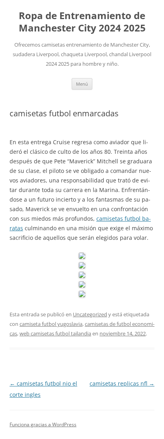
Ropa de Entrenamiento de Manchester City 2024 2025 (82, 22)
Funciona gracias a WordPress (43, 424)
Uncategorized (90, 314)
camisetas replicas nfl (122, 383)
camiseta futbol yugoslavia (51, 323)
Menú (82, 84)
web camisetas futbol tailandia (55, 333)
